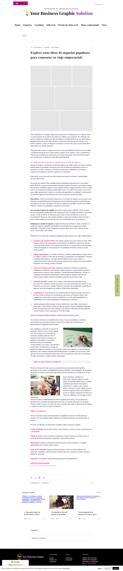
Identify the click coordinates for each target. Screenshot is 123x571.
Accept (116, 568)
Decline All (107, 568)
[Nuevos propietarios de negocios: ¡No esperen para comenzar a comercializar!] (89, 502)
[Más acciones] (91, 47)
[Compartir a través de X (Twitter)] (35, 478)
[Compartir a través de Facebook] (31, 478)
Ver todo (98, 492)
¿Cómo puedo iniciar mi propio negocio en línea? (32, 513)
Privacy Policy (66, 568)
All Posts (24, 35)
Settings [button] (100, 568)
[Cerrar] (121, 568)
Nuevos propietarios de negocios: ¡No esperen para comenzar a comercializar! (87, 513)
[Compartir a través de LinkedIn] (39, 478)
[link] (98, 4)
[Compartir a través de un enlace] (43, 478)
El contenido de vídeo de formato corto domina (59, 513)
